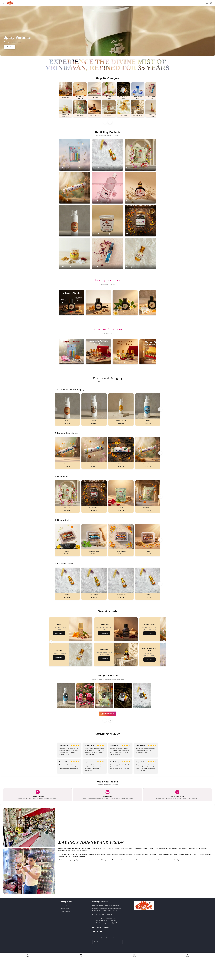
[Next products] (160, 409)
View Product (58, 633)
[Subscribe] (121, 942)
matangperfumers (108, 713)
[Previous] (105, 122)
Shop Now (9, 47)
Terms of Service (65, 911)
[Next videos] (110, 720)
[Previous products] (55, 409)
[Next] (110, 122)
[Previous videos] (105, 720)
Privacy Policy (65, 908)
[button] (3, 3)
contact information (66, 905)
